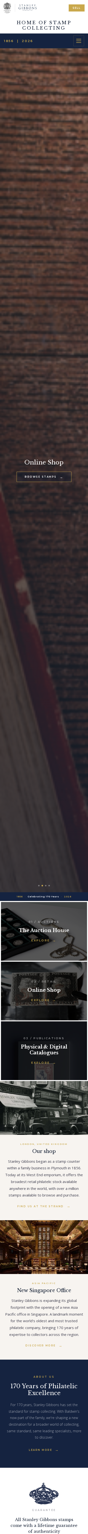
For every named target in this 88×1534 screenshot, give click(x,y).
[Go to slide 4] (49, 885)
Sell (77, 8)
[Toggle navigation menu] (78, 40)
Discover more (40, 1345)
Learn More (40, 1450)
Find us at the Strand (40, 1206)
